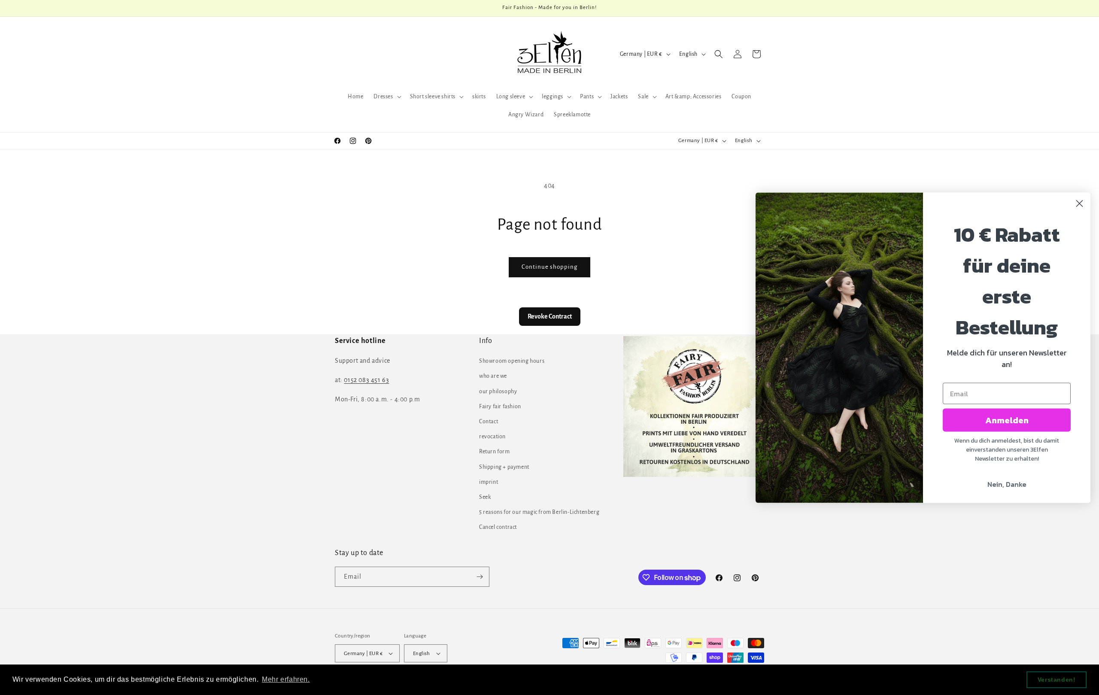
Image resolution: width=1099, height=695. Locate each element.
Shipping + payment (504, 467)
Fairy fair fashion (500, 407)
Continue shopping (549, 267)
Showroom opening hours (511, 361)
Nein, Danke (1006, 484)
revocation (492, 437)
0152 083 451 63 (366, 379)
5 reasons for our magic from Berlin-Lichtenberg (539, 512)
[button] (386, 97)
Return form (494, 452)
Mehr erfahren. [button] (286, 679)
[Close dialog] (1079, 203)
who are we (493, 376)
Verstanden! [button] (1057, 679)
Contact (488, 422)
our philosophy (498, 391)
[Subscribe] (479, 577)
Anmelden (1007, 419)
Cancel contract (498, 527)
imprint (488, 482)
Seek (485, 497)
